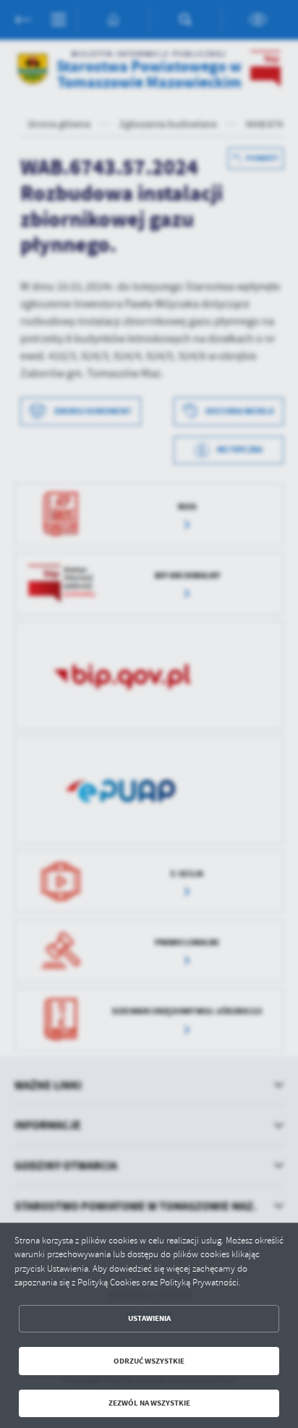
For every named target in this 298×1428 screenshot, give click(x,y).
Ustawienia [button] (149, 1318)
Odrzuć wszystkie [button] (149, 1361)
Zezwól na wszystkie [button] (149, 1403)
